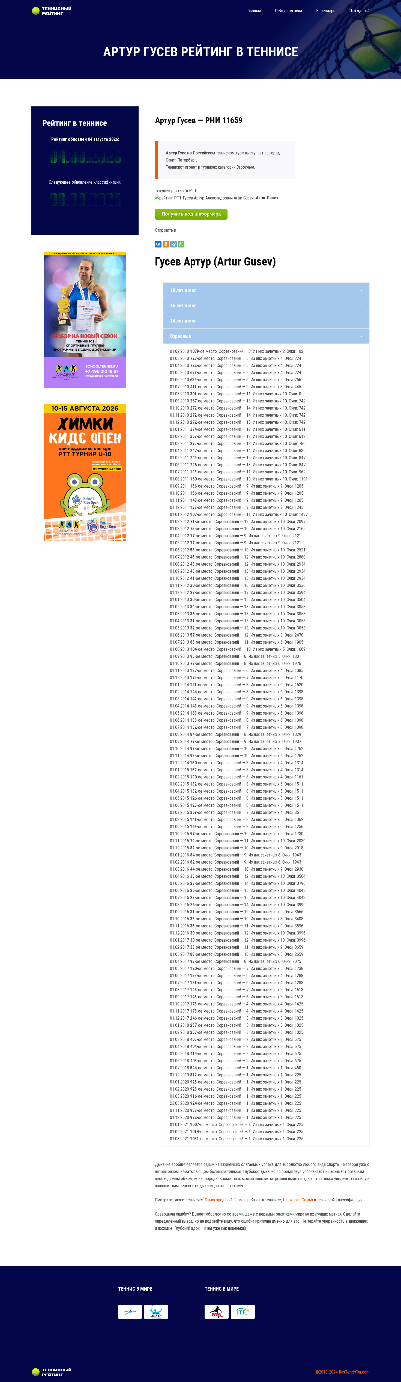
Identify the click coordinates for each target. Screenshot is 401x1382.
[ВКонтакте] (158, 244)
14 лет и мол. (184, 321)
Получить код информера (191, 214)
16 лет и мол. (184, 305)
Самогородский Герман (225, 1199)
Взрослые (180, 336)
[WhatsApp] (181, 244)
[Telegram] (173, 244)
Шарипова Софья (298, 1199)
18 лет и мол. (184, 290)
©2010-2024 (326, 1372)
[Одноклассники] (166, 244)
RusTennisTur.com (354, 1372)
